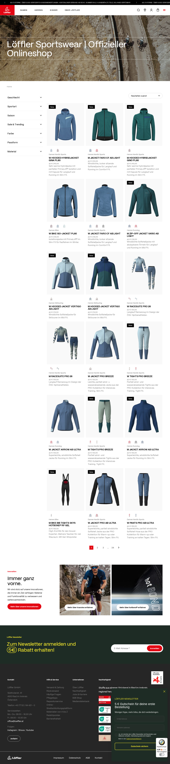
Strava (21, 730)
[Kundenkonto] (151, 10)
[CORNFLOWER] (51, 150)
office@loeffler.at (15, 721)
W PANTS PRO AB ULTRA (140, 523)
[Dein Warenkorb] (158, 10)
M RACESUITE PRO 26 (60, 376)
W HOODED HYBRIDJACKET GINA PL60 (64, 159)
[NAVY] (90, 150)
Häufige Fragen (54, 694)
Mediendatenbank (81, 701)
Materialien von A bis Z (57, 711)
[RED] (96, 150)
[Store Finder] (145, 10)
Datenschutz (75, 757)
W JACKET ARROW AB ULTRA (65, 449)
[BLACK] (103, 226)
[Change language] (164, 10)
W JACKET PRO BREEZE (101, 376)
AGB (88, 757)
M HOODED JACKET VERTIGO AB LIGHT (104, 307)
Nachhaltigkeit (79, 690)
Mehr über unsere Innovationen (24, 606)
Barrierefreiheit (54, 718)
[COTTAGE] (57, 368)
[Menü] (166, 739)
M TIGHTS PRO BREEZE (100, 449)
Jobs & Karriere (80, 694)
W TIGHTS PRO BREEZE (139, 376)
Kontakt (98, 757)
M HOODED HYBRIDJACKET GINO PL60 (142, 159)
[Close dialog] (164, 691)
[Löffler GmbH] (7, 10)
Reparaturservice (55, 701)
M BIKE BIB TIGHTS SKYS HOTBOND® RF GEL (62, 524)
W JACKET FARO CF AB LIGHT (104, 233)
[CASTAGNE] (57, 150)
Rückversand (53, 690)
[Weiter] (119, 548)
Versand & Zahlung (55, 687)
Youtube (30, 730)
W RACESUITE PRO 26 (139, 306)
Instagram (12, 730)
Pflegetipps (52, 697)
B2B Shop (77, 697)
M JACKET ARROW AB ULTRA (143, 449)
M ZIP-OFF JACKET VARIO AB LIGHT (143, 234)
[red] (135, 226)
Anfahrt (13, 738)
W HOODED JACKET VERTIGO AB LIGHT (65, 307)
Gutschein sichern (139, 746)
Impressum (59, 757)
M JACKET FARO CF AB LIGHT (104, 158)
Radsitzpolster (53, 715)
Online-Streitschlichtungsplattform (59, 706)
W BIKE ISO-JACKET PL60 (63, 233)
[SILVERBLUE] (64, 226)
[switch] (161, 754)
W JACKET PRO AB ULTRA (102, 523)
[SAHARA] (51, 298)
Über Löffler (78, 687)
